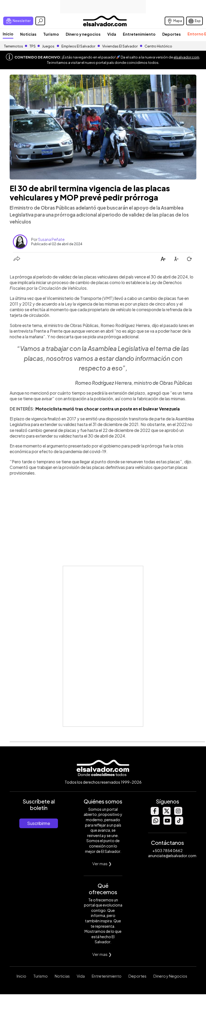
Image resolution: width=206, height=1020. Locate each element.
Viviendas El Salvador (120, 46)
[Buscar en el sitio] (40, 21)
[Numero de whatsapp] (155, 823)
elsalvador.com (186, 57)
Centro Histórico (158, 46)
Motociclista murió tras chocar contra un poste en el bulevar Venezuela (107, 408)
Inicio (8, 33)
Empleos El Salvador (78, 46)
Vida (111, 34)
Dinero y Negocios (170, 976)
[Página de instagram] (178, 813)
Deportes (171, 34)
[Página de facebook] (154, 813)
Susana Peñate (51, 239)
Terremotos (13, 46)
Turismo (51, 34)
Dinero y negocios (83, 34)
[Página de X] (166, 813)
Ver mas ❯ (102, 863)
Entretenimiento (139, 34)
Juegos (48, 46)
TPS (33, 46)
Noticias (28, 34)
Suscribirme (38, 823)
